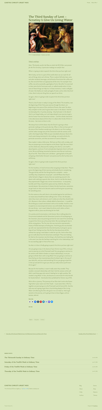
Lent (46, 54)
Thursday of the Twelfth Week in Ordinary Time (22, 371)
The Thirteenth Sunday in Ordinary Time (19, 357)
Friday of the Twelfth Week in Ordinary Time (21, 367)
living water (36, 319)
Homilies (43, 54)
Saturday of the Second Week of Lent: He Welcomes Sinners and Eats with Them (26, 334)
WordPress (95, 405)
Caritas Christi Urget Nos (17, 3)
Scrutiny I (42, 319)
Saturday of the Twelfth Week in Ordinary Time (22, 362)
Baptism (30, 319)
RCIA (49, 54)
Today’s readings (34, 61)
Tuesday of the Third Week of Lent (87, 334)
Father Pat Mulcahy (36, 54)
